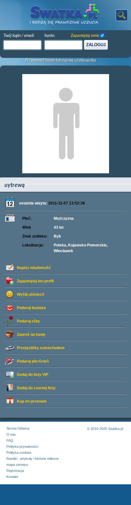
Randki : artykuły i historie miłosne (32, 458)
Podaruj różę (28, 321)
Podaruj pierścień (33, 361)
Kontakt (12, 477)
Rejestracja (15, 471)
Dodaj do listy (32, 374)
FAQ (9, 440)
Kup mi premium (32, 401)
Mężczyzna (64, 218)
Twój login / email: (18, 35)
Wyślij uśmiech (30, 294)
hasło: (50, 35)
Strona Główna (17, 428)
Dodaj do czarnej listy (36, 388)
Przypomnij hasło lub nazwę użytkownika (60, 60)
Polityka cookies (18, 452)
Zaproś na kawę (31, 334)
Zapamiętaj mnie (85, 35)
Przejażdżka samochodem (41, 348)
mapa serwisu (17, 465)
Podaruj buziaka (31, 308)
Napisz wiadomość (34, 268)
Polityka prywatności (22, 446)
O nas (11, 434)
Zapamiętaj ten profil (35, 281)
